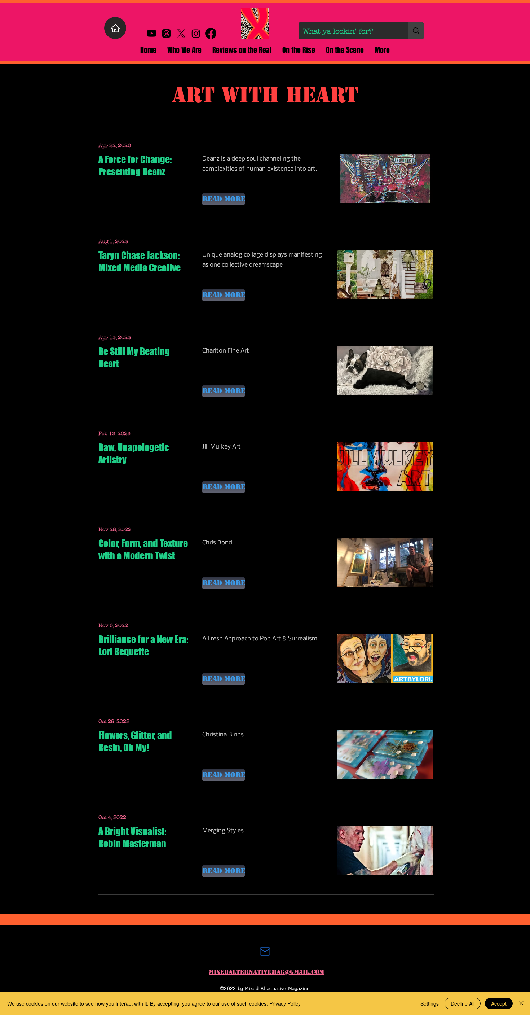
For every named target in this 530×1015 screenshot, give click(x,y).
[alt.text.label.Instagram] (196, 33)
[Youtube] (151, 33)
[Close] (521, 1003)
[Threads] (166, 33)
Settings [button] (429, 1003)
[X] (181, 33)
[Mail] (265, 951)
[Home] (115, 28)
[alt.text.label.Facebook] (210, 33)
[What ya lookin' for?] (416, 30)
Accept (499, 1003)
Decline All (462, 1003)
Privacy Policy (285, 1003)
